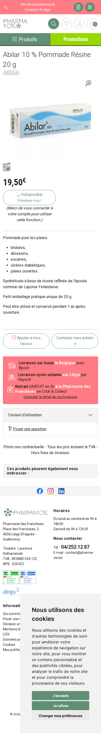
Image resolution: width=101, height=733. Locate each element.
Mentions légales (16, 629)
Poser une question (29, 429)
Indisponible (30, 197)
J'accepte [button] (61, 695)
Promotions (75, 39)
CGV (6, 634)
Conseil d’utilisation (25, 415)
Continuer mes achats (74, 338)
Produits (28, 39)
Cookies (9, 645)
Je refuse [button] (60, 706)
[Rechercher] (53, 23)
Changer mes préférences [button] (60, 716)
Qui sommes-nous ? (18, 614)
